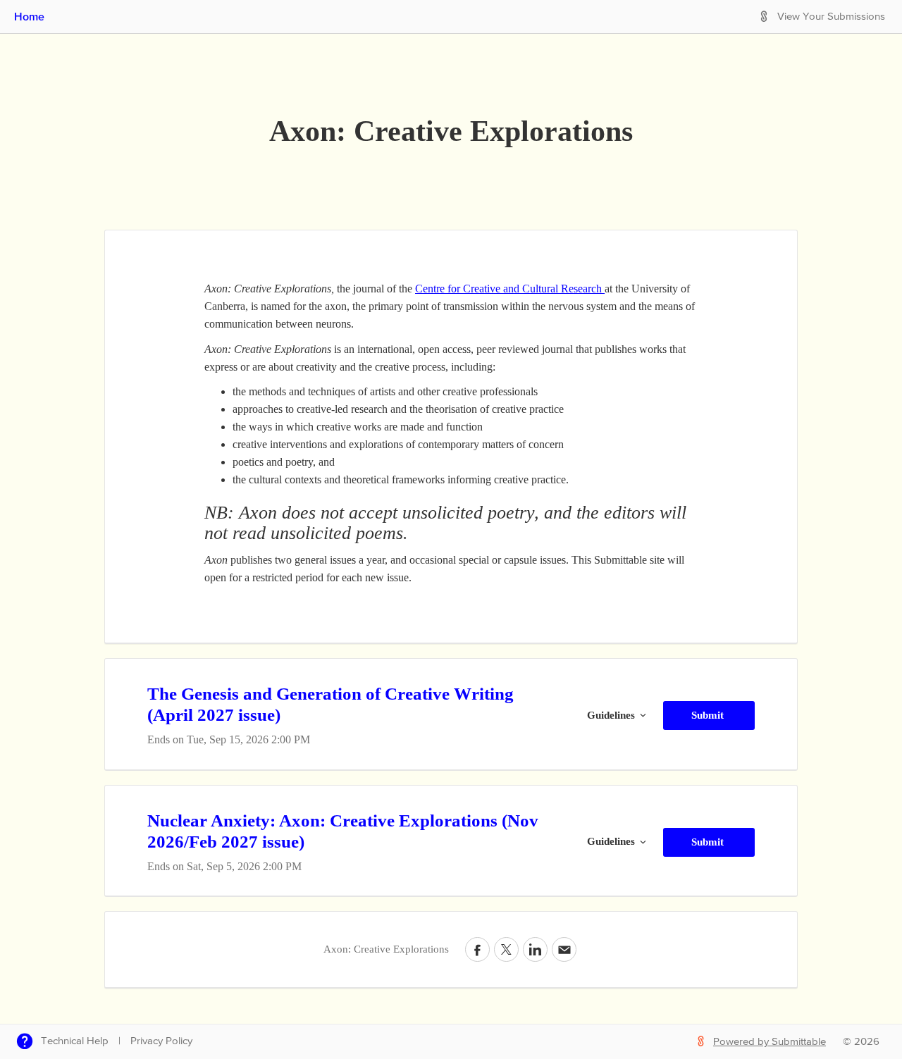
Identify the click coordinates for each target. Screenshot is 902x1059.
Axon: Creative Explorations (451, 131)
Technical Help (75, 1041)
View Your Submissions (831, 16)
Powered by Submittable (769, 1041)
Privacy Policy (161, 1041)
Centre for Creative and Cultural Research (510, 289)
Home (29, 16)
